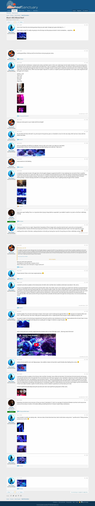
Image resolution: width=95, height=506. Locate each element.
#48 (87, 170)
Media (28, 10)
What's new (21, 10)
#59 (87, 455)
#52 (87, 270)
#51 (87, 245)
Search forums (15, 13)
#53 (87, 282)
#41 (87, 25)
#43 (87, 62)
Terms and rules (61, 502)
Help (74, 502)
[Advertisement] (47, 45)
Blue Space (9, 19)
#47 (87, 159)
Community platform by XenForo (48, 504)
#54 (87, 311)
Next (21, 22)
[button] (25, 10)
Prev (9, 22)
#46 (87, 143)
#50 (87, 224)
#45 (87, 131)
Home (9, 10)
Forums (14, 10)
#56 (87, 374)
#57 (87, 400)
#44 (87, 119)
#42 (87, 50)
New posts (8, 13)
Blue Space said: (21, 248)
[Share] (85, 25)
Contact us (55, 502)
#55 (87, 359)
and (24, 116)
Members (35, 10)
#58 (87, 415)
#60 (87, 478)
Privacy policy (69, 502)
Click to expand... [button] (52, 259)
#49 (87, 210)
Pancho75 (11, 58)
